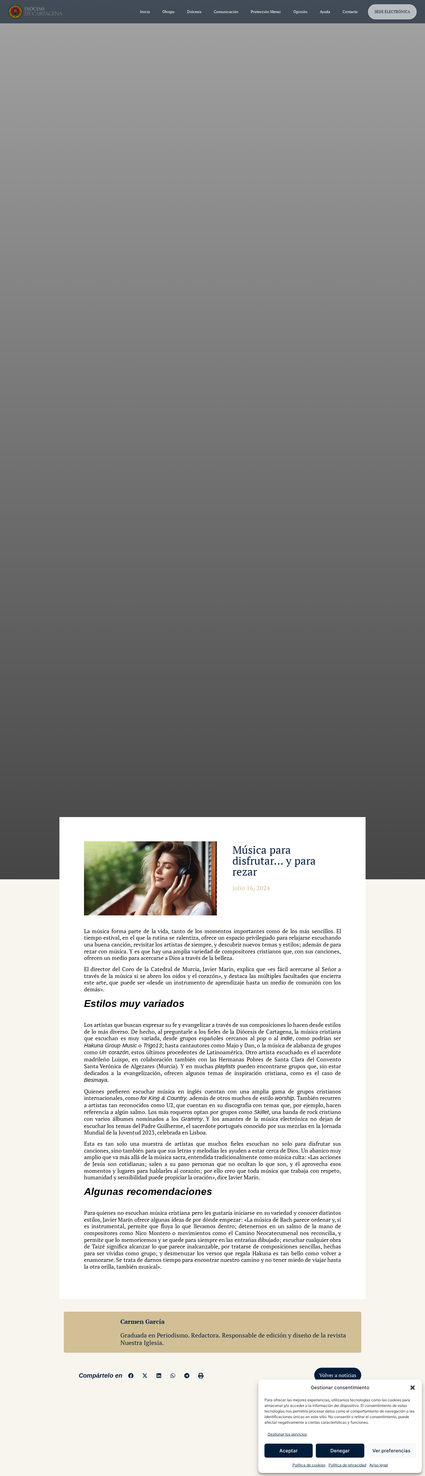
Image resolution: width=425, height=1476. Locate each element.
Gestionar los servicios (287, 1434)
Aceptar (288, 1451)
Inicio (145, 11)
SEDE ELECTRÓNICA (392, 11)
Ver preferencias (391, 1451)
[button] (412, 1387)
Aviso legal (378, 1465)
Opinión (300, 11)
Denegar (340, 1451)
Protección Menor (266, 11)
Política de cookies (308, 1465)
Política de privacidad (347, 1465)
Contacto (350, 11)
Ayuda (325, 11)
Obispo (168, 11)
